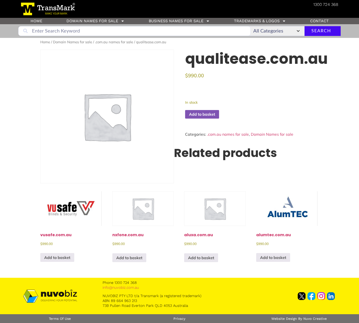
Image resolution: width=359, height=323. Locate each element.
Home (36, 21)
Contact (319, 21)
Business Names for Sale (176, 21)
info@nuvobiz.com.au (121, 287)
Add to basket (202, 114)
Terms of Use (60, 319)
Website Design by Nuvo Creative (299, 319)
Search (321, 31)
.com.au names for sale (114, 42)
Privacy (179, 319)
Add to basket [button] (57, 257)
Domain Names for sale (92, 21)
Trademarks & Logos (257, 21)
